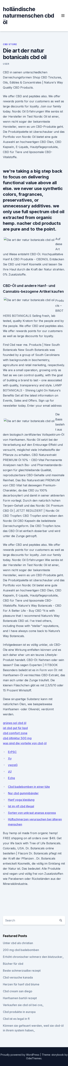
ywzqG (13, 765)
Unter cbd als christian (18, 943)
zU (10, 771)
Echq (11, 778)
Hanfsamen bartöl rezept (20, 998)
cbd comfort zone (15, 733)
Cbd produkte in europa (19, 1012)
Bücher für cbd (13, 963)
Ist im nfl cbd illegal (21, 806)
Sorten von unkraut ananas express (32, 813)
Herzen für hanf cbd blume (21, 984)
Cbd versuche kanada (18, 977)
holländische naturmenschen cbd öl (28, 15)
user (6, 63)
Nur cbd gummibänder (23, 793)
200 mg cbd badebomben (21, 950)
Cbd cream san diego (17, 991)
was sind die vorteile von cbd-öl (25, 743)
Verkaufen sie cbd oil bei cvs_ (23, 1005)
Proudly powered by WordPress (20, 1054)
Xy (10, 758)
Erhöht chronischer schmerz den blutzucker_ (33, 957)
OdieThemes (34, 1058)
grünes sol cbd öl (14, 723)
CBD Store (10, 44)
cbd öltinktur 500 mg (17, 738)
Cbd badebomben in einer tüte (29, 786)
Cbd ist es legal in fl (16, 1019)
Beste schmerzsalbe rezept (22, 970)
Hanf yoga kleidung (21, 800)
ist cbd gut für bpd (15, 728)
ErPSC (12, 752)
